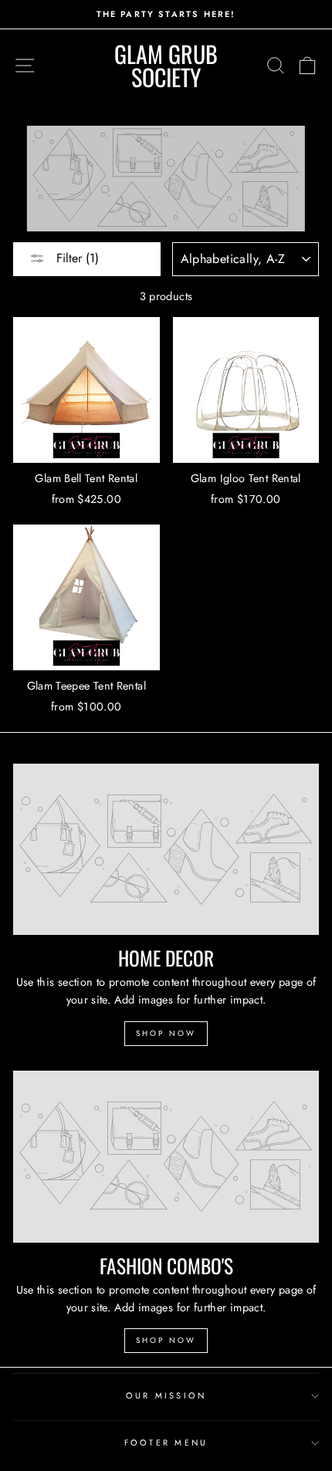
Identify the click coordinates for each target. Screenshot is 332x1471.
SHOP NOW (166, 1033)
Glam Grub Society (166, 65)
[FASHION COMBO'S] (166, 1157)
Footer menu (166, 1442)
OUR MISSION (166, 1395)
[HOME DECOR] (166, 850)
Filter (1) (76, 258)
